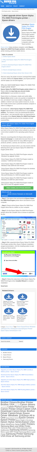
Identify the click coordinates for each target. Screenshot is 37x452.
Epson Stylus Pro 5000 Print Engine (28, 26)
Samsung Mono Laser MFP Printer (18, 431)
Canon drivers (27, 404)
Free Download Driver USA (10, 2)
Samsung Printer (14, 433)
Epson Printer (27, 328)
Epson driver (5, 47)
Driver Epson (21, 326)
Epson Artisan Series (12, 418)
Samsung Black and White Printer (15, 426)
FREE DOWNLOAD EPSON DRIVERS (18, 188)
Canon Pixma (14, 406)
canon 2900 (17, 404)
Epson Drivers (9, 9)
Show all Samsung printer (18, 436)
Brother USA (7, 404)
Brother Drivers (7, 352)
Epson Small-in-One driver (24, 420)
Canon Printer (27, 406)
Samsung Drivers (8, 359)
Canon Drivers (7, 355)
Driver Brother (27, 411)
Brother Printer (25, 402)
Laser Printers (27, 424)
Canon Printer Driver (12, 409)
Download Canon (10, 411)
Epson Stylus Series (7, 330)
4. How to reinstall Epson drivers (11, 70)
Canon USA (29, 408)
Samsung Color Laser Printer (11, 428)
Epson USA (17, 330)
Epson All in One (8, 328)
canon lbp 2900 (4, 407)
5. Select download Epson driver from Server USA (17, 73)
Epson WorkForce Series (10, 424)
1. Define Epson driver (8, 56)
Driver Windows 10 (11, 415)
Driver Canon (8, 413)
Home (3, 9)
